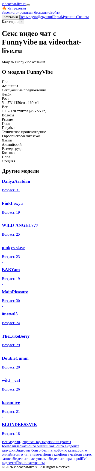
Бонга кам (52, 454)
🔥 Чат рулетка (14, 8)
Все (29, 17)
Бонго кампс (67, 450)
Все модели (11, 442)
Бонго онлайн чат (40, 446)
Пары (56, 17)
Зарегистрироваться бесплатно (26, 12)
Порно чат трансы (30, 463)
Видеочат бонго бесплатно (36, 450)
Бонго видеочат (14, 446)
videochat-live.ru (14, 4)
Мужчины (69, 17)
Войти (55, 12)
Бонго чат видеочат (28, 454)
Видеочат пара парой (65, 459)
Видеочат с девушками (31, 459)
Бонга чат (67, 454)
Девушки (45, 17)
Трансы (83, 17)
